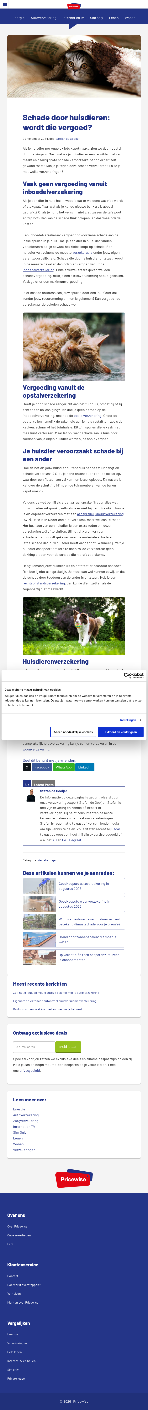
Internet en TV (24, 1126)
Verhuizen (14, 1293)
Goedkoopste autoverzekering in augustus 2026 (84, 886)
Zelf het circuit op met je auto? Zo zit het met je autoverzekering (56, 992)
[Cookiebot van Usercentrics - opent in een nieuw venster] (127, 675)
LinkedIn (85, 767)
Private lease (16, 1378)
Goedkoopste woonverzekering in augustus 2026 (84, 903)
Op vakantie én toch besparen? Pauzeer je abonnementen (89, 957)
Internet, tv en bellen (21, 1361)
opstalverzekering (88, 415)
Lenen (114, 17)
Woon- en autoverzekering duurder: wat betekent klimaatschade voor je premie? (89, 921)
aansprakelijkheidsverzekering (100, 514)
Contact (12, 1276)
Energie (19, 17)
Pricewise (80, 1401)
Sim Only (19, 1132)
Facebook (42, 767)
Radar (115, 829)
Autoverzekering (43, 17)
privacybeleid (29, 1070)
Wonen (130, 17)
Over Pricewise (17, 1226)
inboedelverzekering (38, 270)
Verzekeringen (47, 860)
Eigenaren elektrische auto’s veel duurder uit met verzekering (55, 1001)
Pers (10, 1244)
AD (54, 840)
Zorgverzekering (26, 1121)
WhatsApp (64, 767)
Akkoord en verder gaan (120, 731)
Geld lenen (14, 1352)
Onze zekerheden (19, 1235)
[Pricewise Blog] (74, 8)
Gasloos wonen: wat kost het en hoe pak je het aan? (48, 1009)
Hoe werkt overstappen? (23, 1285)
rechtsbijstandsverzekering (44, 583)
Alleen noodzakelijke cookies (73, 731)
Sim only (96, 17)
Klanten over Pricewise (23, 1302)
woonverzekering (36, 749)
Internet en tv (73, 17)
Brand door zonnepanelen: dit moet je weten (87, 939)
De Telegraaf (71, 840)
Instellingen (128, 720)
